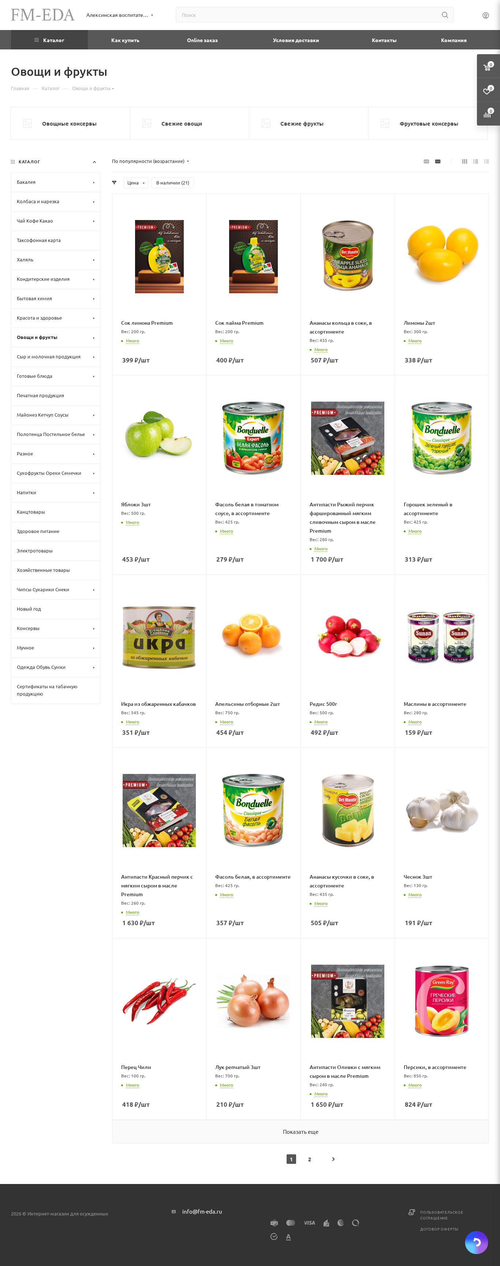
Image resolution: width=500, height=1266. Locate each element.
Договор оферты (439, 1229)
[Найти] (445, 14)
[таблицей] (487, 161)
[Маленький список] (426, 161)
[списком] (476, 161)
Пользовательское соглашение (441, 1215)
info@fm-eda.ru (202, 1211)
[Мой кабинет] (485, 16)
